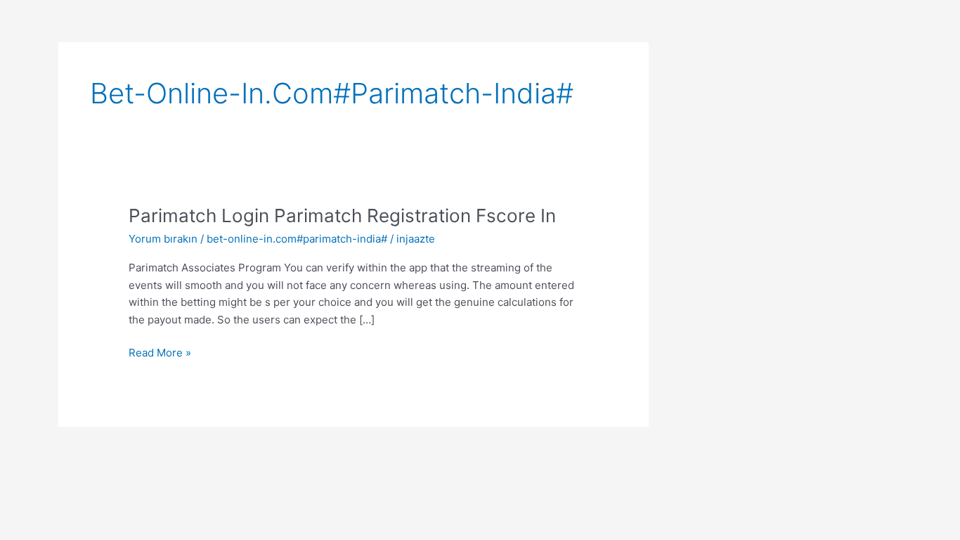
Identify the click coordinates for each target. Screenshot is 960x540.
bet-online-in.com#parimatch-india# (297, 238)
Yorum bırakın (163, 238)
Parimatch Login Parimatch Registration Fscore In (342, 215)
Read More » (160, 352)
